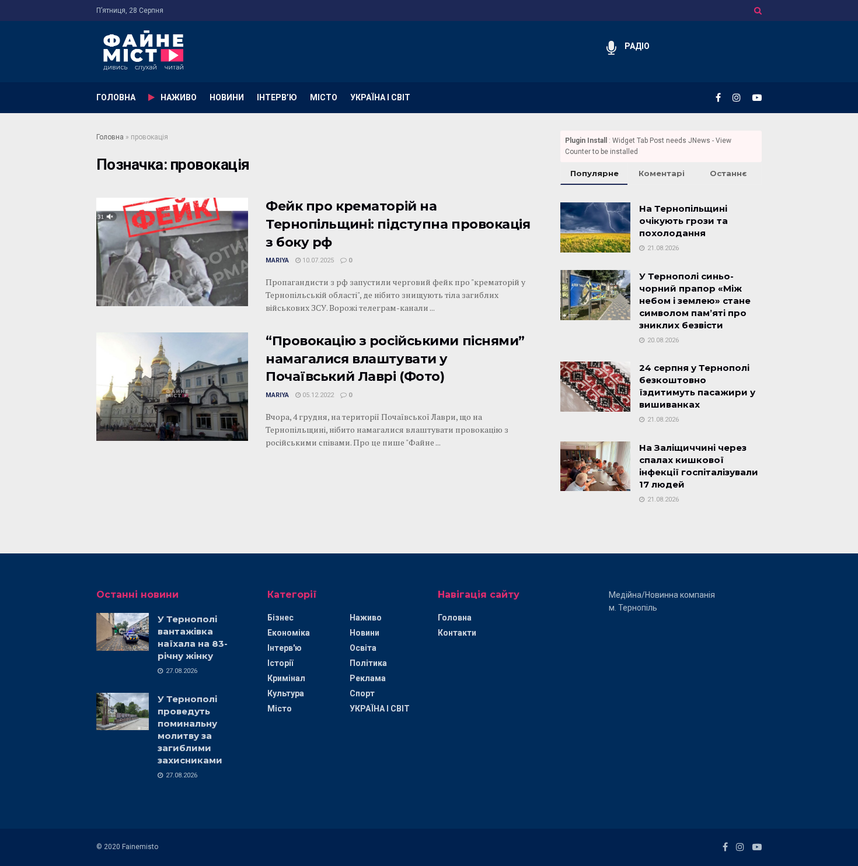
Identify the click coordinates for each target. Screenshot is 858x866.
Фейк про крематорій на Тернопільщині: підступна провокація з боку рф (398, 224)
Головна (110, 137)
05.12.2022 (317, 395)
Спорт (362, 693)
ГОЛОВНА (115, 97)
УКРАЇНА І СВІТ (380, 97)
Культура (285, 693)
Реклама (368, 678)
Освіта (363, 648)
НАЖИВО (179, 97)
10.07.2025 (317, 260)
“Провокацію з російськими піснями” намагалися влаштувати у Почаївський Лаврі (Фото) (395, 359)
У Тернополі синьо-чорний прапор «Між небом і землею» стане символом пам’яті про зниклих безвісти (695, 301)
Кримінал (286, 678)
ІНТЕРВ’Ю (277, 97)
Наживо (366, 617)
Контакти (457, 632)
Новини (364, 632)
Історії (280, 663)
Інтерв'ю (284, 648)
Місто (279, 708)
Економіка (288, 632)
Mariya (277, 260)
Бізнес (280, 617)
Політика (368, 663)
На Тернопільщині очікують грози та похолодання (683, 221)
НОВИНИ (227, 97)
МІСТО (323, 97)
